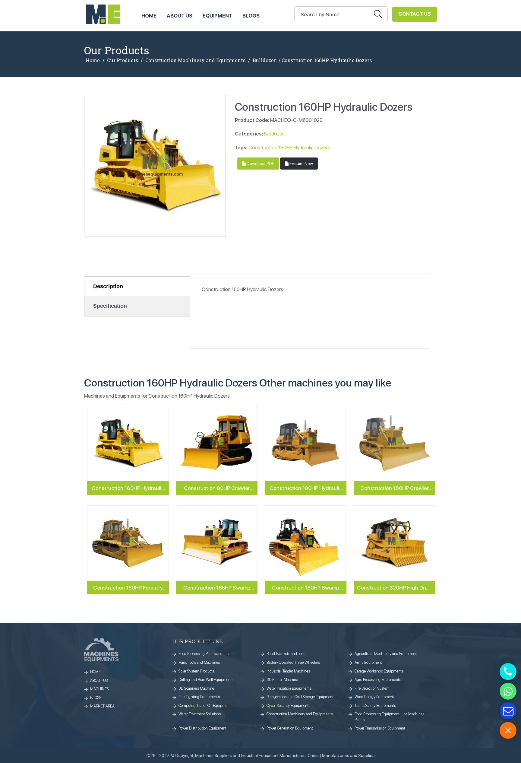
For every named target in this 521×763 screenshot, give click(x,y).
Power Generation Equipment (290, 728)
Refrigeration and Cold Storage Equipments (301, 697)
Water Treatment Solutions (199, 714)
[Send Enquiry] (508, 710)
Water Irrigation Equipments (289, 688)
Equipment (217, 16)
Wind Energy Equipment (374, 697)
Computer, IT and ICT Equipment (204, 705)
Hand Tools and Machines (199, 662)
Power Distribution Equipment (202, 728)
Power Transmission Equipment (380, 728)
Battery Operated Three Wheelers (293, 662)
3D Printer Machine (282, 679)
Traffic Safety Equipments (375, 705)
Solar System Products (196, 671)
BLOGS (96, 697)
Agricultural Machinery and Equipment (386, 653)
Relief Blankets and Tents (286, 653)
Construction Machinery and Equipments (195, 60)
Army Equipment (368, 662)
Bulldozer (264, 60)
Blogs (251, 16)
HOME (148, 16)
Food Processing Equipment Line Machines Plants (389, 717)
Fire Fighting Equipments (199, 697)
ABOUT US (179, 16)
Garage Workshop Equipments (379, 671)
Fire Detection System (372, 688)
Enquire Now (301, 163)
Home (93, 60)
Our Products (122, 60)
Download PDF (260, 163)
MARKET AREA (102, 706)
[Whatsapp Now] (508, 691)
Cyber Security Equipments (288, 705)
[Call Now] (508, 671)
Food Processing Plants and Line (204, 653)
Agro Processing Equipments (378, 679)
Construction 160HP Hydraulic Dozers (289, 148)
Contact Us (414, 14)
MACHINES (99, 689)
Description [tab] (108, 286)
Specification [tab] (110, 306)
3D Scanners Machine (196, 688)
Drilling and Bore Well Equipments (205, 679)
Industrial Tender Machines (288, 671)
